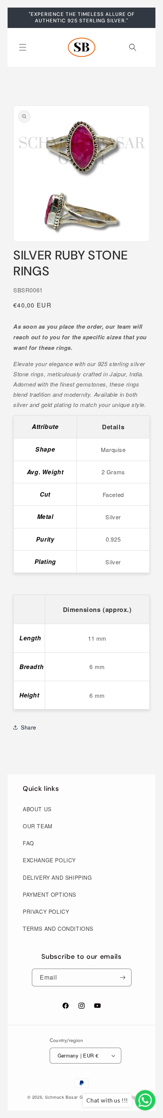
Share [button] (28, 727)
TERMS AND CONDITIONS (58, 928)
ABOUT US (37, 809)
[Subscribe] (122, 977)
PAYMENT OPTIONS (49, 894)
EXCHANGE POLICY (49, 860)
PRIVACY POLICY (46, 911)
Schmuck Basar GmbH (69, 1097)
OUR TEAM (38, 826)
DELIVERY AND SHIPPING (57, 877)
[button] (22, 47)
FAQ (28, 843)
